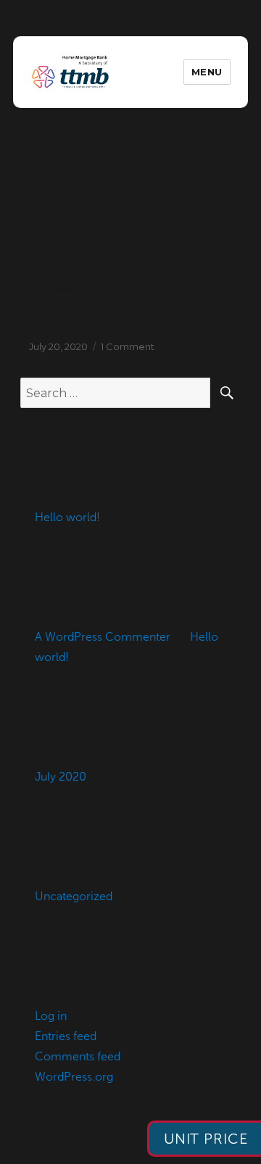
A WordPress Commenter (102, 637)
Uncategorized (73, 896)
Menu (207, 72)
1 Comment (127, 346)
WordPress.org (74, 1077)
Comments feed (77, 1056)
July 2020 (60, 776)
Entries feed (65, 1036)
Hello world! (91, 224)
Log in (51, 1016)
